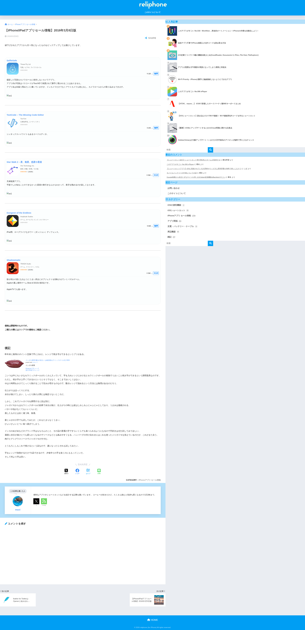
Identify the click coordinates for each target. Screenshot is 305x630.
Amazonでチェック (32, 368)
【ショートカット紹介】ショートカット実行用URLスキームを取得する (193, 160)
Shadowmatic (13, 260)
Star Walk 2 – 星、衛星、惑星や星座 (24, 162)
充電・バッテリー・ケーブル (182, 226)
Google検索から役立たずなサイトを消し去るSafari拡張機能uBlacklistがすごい (196, 177)
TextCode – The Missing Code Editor (25, 115)
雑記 (171, 237)
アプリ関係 (174, 221)
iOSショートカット (178, 210)
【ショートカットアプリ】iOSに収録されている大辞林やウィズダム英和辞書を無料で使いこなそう (204, 169)
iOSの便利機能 (176, 205)
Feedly (44, 505)
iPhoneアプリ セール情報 (150, 480)
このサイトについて (153, 12)
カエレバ (35, 362)
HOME (154, 620)
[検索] (210, 150)
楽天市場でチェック (33, 370)
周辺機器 (173, 232)
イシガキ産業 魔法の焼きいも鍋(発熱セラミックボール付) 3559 (48, 360)
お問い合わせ (174, 188)
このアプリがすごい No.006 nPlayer (180, 164)
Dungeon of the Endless (19, 213)
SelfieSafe (12, 60)
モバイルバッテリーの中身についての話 (182, 173)
